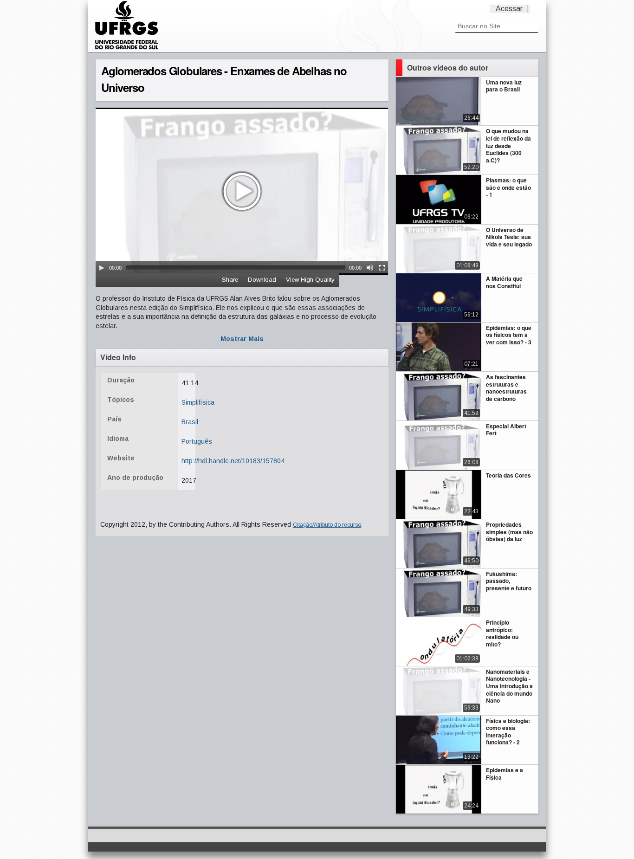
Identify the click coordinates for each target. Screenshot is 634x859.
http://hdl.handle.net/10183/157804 (233, 461)
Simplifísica (197, 402)
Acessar (509, 9)
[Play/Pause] (101, 267)
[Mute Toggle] (370, 267)
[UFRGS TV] (127, 48)
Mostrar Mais (242, 338)
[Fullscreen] (382, 267)
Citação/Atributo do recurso (327, 525)
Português (196, 441)
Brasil (189, 422)
